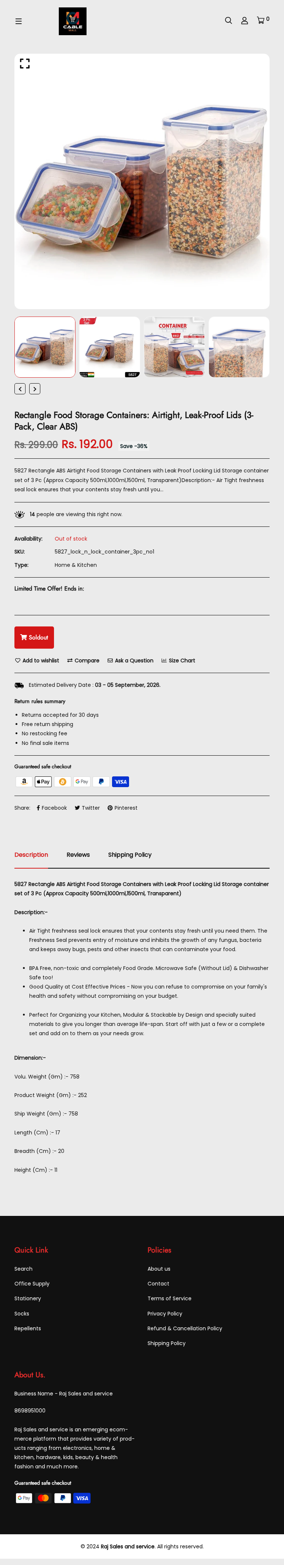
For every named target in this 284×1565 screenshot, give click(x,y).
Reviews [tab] (78, 854)
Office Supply (32, 1283)
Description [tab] (31, 854)
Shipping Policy (167, 1343)
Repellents (27, 1328)
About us (159, 1269)
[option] (142, 181)
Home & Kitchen (76, 565)
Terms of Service (170, 1298)
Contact (158, 1283)
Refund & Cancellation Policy (185, 1328)
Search (23, 1269)
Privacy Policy (165, 1313)
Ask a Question (133, 660)
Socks (21, 1313)
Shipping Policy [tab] (130, 854)
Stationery (27, 1298)
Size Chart (181, 660)
